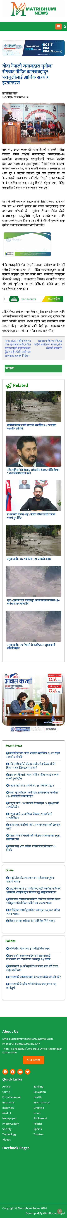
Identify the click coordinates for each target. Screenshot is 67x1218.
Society (7, 1129)
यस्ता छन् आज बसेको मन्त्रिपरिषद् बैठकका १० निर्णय (31, 848)
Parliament (40, 1118)
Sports (38, 1129)
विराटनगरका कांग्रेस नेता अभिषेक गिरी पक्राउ (32, 921)
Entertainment (11, 1097)
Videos (6, 1139)
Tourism (39, 1134)
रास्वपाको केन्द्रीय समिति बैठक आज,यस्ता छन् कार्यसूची (31, 986)
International (42, 1102)
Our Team (33, 1060)
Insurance (8, 1102)
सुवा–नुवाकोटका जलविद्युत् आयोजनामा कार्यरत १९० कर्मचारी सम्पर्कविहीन (33, 602)
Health (38, 1097)
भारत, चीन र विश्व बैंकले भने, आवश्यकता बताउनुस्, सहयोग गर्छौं (33, 837)
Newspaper (9, 1118)
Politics (38, 1123)
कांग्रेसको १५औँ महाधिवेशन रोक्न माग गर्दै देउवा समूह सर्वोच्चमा (32, 968)
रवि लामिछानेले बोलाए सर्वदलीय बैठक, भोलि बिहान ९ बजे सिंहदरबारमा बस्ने (33, 472)
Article (6, 1086)
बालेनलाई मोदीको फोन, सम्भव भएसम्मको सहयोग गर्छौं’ (33, 826)
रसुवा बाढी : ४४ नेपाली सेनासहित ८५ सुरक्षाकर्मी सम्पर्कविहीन (31, 647)
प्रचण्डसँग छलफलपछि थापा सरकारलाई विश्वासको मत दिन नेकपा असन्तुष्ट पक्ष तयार (28, 957)
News (37, 1113)
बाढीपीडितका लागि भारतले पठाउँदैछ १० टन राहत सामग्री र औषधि (31, 427)
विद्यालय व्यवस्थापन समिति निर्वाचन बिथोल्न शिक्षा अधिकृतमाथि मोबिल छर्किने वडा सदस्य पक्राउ (33, 901)
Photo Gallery (10, 1123)
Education (40, 1092)
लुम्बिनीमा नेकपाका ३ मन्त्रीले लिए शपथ (29, 948)
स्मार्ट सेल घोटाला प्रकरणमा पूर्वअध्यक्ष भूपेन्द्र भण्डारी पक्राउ (30, 880)
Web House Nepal (54, 1213)
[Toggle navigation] (58, 26)
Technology (9, 1134)
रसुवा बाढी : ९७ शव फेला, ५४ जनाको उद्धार (29, 559)
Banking (38, 1086)
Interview (8, 1107)
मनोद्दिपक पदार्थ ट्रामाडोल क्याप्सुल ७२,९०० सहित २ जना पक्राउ (33, 912)
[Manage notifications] (59, 1211)
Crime (6, 1092)
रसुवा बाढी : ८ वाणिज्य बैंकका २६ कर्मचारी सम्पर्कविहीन (29, 816)
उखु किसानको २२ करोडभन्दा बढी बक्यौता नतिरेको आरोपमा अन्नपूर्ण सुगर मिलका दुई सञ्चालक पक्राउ (33, 890)
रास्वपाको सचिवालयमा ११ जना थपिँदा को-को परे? (35, 977)
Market (6, 1113)
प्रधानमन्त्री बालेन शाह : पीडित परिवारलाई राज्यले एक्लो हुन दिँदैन (31, 516)
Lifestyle (39, 1107)
